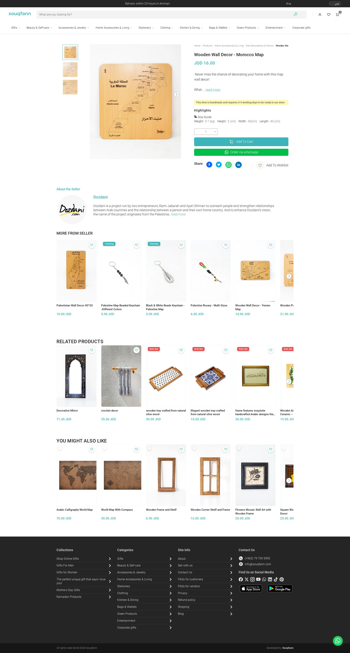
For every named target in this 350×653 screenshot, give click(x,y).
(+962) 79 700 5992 (257, 558)
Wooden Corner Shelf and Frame (210, 509)
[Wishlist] (328, 14)
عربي (337, 3)
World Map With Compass (117, 509)
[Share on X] (219, 164)
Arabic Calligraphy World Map (75, 509)
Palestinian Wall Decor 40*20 (75, 305)
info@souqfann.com (258, 564)
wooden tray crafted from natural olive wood (166, 412)
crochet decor (109, 410)
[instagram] (252, 580)
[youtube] (258, 580)
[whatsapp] (264, 580)
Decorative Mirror (67, 410)
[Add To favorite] (92, 245)
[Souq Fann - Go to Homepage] (20, 14)
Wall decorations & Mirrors (259, 45)
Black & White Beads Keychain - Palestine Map (165, 307)
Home (197, 45)
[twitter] (246, 580)
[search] (295, 14)
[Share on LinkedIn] (238, 165)
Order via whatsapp (244, 152)
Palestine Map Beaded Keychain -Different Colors (120, 307)
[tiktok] (276, 580)
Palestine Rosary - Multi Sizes (209, 305)
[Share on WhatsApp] (228, 165)
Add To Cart (244, 141)
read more (213, 89)
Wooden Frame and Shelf (161, 509)
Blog (288, 3)
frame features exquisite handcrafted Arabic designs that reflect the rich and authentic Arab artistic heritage (254, 412)
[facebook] (241, 580)
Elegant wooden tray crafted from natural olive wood (208, 412)
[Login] (320, 14)
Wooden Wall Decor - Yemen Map (252, 307)
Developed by (280, 647)
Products (207, 45)
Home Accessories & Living (229, 45)
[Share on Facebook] (209, 164)
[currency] (331, 4)
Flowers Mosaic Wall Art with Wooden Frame (253, 511)
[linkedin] (270, 580)
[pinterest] (281, 580)
